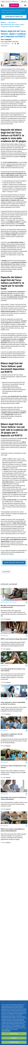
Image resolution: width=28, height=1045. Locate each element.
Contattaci (14, 5)
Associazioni (4, 45)
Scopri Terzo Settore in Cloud (14, 562)
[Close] (26, 1002)
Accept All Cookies (14, 1042)
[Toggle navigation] (25, 5)
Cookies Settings (14, 1033)
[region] (14, 1022)
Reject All (14, 1038)
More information (6, 1030)
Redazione (8, 39)
